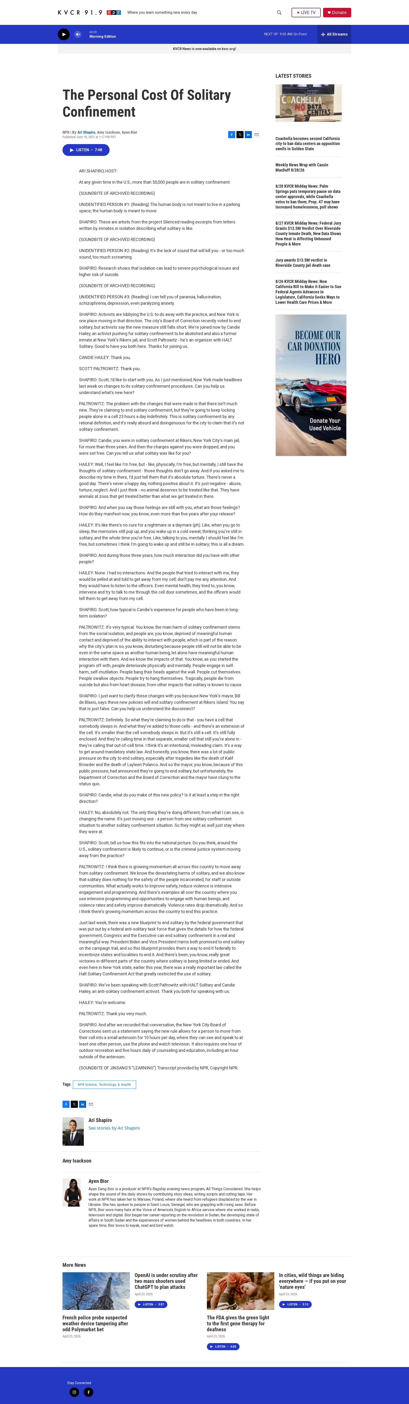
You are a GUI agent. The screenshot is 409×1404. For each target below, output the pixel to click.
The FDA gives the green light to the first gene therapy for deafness (238, 1323)
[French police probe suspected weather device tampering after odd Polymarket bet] (96, 1291)
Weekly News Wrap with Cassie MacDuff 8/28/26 (302, 167)
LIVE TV (308, 12)
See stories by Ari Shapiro (114, 1128)
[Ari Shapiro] (73, 1131)
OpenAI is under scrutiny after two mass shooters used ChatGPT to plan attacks (166, 1281)
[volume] (78, 34)
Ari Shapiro (86, 132)
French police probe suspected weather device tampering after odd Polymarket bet (95, 1323)
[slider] (85, 34)
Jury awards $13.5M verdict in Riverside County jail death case (303, 263)
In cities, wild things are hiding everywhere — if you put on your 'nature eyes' (312, 1281)
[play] (63, 34)
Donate (339, 12)
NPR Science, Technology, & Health (104, 1084)
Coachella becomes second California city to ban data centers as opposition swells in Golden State (308, 143)
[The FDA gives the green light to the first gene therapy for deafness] (240, 1291)
